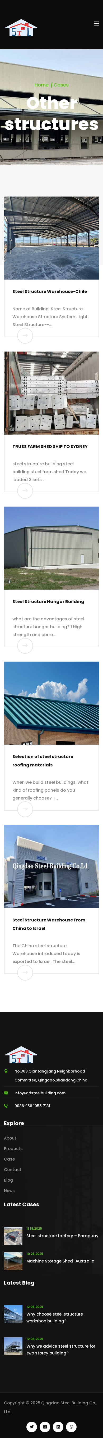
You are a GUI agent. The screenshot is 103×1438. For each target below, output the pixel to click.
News (9, 1190)
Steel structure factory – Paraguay (62, 1236)
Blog (8, 1180)
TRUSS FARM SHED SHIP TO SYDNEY (50, 447)
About (10, 1138)
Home (42, 84)
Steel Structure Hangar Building (48, 602)
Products (13, 1148)
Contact (12, 1169)
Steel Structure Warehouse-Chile (49, 291)
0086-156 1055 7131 (32, 1106)
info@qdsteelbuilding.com (40, 1093)
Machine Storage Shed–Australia (60, 1261)
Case (9, 1159)
